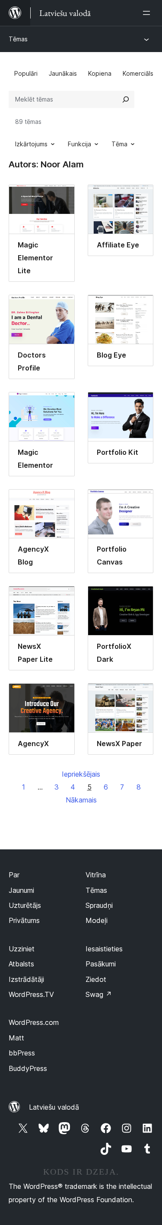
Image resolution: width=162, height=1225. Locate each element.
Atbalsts (21, 964)
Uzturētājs (25, 905)
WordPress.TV (31, 994)
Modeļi (97, 920)
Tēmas (18, 39)
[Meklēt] (125, 99)
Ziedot (96, 979)
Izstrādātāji (26, 979)
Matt (16, 1038)
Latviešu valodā (54, 1107)
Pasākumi (101, 964)
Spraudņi (99, 905)
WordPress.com (34, 1022)
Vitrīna (96, 874)
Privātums (24, 920)
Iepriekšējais (81, 774)
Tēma (119, 144)
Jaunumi (21, 890)
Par (14, 874)
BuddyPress (28, 1068)
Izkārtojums (31, 144)
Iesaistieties (104, 948)
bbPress (22, 1053)
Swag (99, 994)
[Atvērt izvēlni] (148, 13)
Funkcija (79, 144)
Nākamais (81, 800)
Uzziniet (22, 948)
